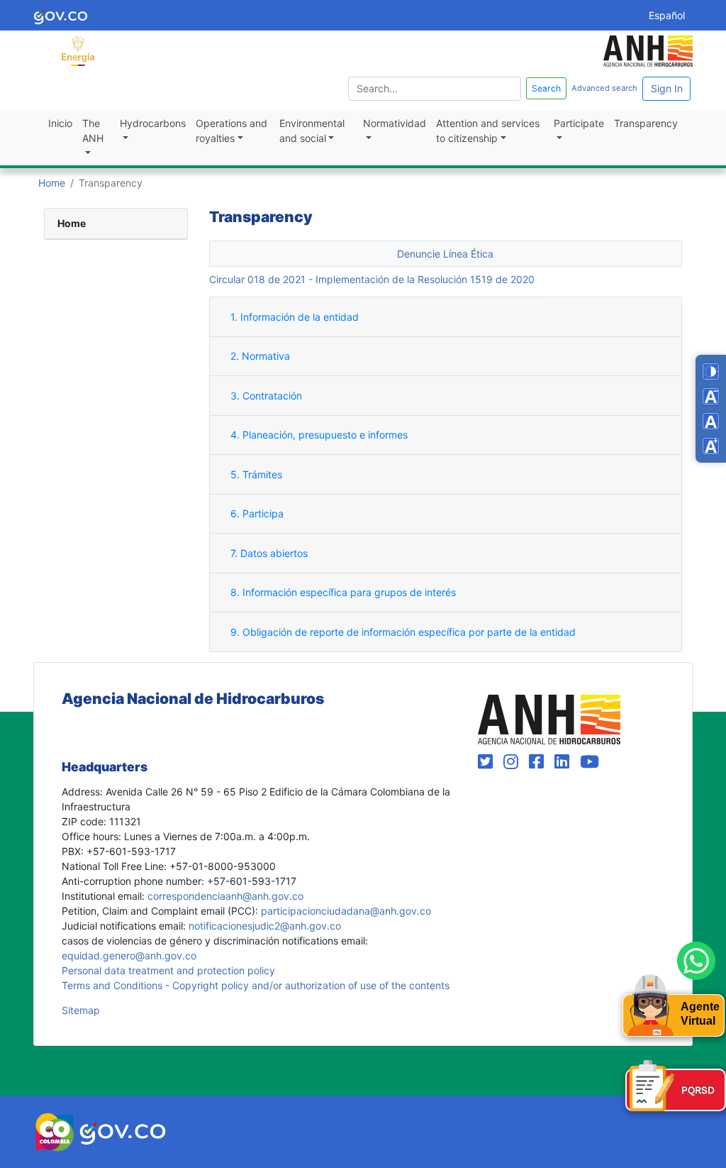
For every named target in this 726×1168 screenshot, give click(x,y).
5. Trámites (256, 474)
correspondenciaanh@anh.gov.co (225, 896)
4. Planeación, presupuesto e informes (319, 435)
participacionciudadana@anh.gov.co (346, 911)
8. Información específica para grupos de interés (343, 592)
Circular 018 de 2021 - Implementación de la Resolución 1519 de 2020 (372, 279)
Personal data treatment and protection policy (168, 970)
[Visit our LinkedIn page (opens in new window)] (564, 761)
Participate (579, 123)
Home (51, 183)
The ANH (93, 130)
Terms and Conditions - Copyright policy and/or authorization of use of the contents (255, 985)
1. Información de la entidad (294, 317)
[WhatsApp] (696, 961)
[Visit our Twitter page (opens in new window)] (488, 761)
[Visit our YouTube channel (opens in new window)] (589, 761)
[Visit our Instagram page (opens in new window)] (513, 761)
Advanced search (604, 88)
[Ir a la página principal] (78, 50)
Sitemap (81, 1010)
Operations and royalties (231, 130)
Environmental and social (312, 130)
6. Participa (257, 513)
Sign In (667, 88)
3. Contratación (266, 396)
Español (667, 15)
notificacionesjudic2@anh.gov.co (265, 926)
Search (546, 88)
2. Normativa (260, 356)
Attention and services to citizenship (488, 130)
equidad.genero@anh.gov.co (129, 955)
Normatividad (394, 123)
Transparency (646, 123)
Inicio (60, 123)
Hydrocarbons (153, 123)
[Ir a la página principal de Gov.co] (60, 15)
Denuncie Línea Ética (445, 254)
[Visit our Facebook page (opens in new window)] (539, 761)
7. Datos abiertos (269, 553)
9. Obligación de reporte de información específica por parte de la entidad (403, 632)
